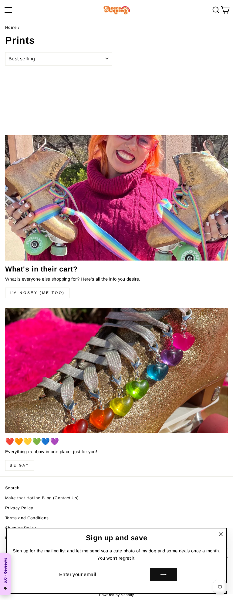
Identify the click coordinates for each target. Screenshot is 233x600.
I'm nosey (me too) (37, 293)
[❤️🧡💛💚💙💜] (116, 370)
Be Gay (19, 465)
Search (12, 488)
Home (11, 27)
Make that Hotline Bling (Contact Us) (42, 498)
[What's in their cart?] (116, 198)
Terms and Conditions (27, 518)
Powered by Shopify (116, 595)
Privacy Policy (19, 508)
